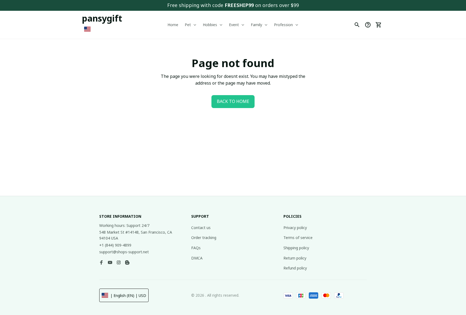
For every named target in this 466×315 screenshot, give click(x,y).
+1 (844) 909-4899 (115, 245)
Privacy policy (295, 227)
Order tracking (203, 237)
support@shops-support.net (124, 251)
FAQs (196, 247)
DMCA (197, 258)
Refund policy (295, 268)
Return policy (294, 258)
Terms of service (298, 237)
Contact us (201, 227)
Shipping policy (296, 247)
